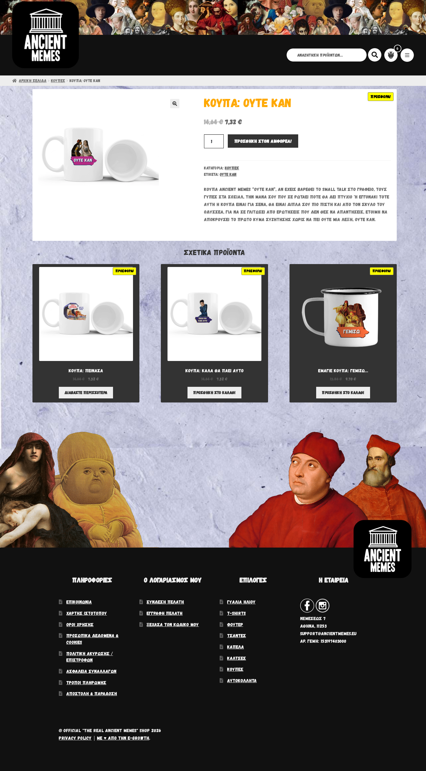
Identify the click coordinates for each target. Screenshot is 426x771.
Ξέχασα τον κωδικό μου (173, 624)
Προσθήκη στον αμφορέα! (263, 141)
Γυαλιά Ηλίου (241, 601)
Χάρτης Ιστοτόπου (86, 613)
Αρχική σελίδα (32, 80)
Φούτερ (235, 624)
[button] (174, 103)
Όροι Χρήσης (80, 624)
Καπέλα (235, 646)
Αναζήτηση (375, 54)
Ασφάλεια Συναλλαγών (91, 671)
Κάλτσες (236, 658)
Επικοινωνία (79, 601)
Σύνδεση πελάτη (165, 601)
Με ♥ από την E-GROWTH (123, 738)
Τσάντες (236, 635)
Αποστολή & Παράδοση (91, 693)
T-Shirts (236, 613)
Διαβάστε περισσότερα (86, 392)
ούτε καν (228, 174)
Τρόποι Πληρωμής (86, 682)
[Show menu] (407, 55)
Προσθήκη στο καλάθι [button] (214, 392)
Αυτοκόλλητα (242, 680)
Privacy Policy (75, 738)
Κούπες (58, 80)
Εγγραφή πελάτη (165, 613)
